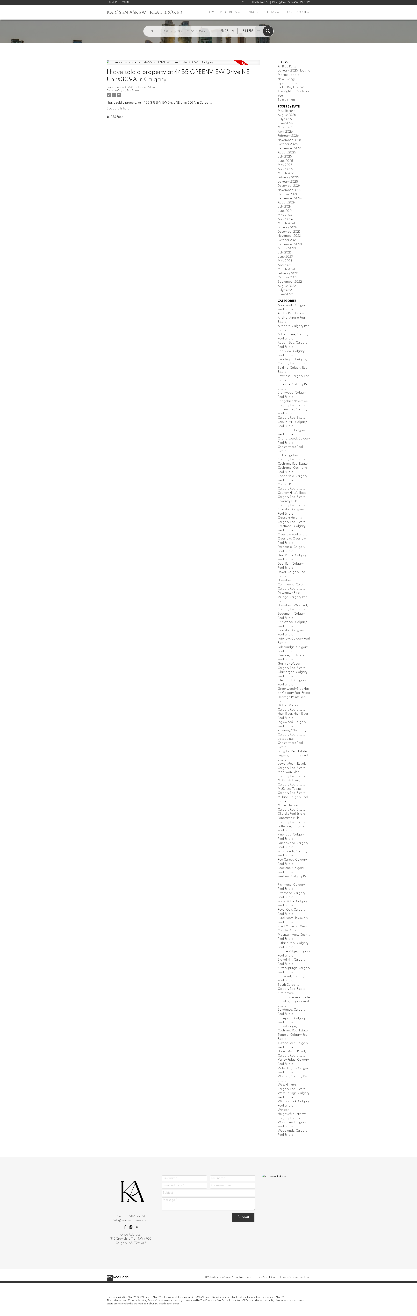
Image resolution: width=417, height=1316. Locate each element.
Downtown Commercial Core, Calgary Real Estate (291, 584)
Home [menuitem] (211, 12)
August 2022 (287, 286)
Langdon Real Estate (292, 751)
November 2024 (289, 190)
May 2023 (285, 260)
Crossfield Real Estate (292, 534)
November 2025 (289, 140)
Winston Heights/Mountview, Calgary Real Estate (292, 1114)
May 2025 (285, 165)
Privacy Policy (261, 1277)
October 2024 (287, 194)
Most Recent (286, 110)
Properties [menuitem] (228, 12)
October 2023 (287, 240)
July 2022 (285, 290)
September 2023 (290, 244)
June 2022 (285, 294)
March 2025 (286, 173)
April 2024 (285, 219)
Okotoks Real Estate (291, 813)
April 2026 (285, 131)
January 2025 (288, 181)
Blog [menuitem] (288, 12)
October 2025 (288, 144)
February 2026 (288, 135)
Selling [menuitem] (270, 12)
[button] (125, 1227)
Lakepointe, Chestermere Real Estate (290, 743)
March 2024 (286, 223)
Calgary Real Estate (128, 90)
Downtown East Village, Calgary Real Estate (293, 597)
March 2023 (286, 269)
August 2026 (287, 115)
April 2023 (285, 265)
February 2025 (288, 177)
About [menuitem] (301, 12)
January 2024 (288, 227)
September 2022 (290, 281)
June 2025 (285, 160)
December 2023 (289, 231)
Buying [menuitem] (250, 12)
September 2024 (290, 198)
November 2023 (289, 235)
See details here (118, 108)
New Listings (286, 79)
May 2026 (285, 127)
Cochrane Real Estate (293, 463)
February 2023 (288, 273)
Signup (112, 2)
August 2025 (287, 152)
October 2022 (287, 277)
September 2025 (290, 148)
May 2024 (285, 215)
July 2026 (285, 119)
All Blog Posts (287, 66)
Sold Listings (286, 99)
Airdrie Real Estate (291, 313)
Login (124, 2)
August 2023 (287, 248)
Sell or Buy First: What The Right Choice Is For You (293, 91)
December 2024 (289, 185)
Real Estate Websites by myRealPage (290, 1277)
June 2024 (285, 210)
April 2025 (285, 169)
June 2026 (285, 123)
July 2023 (285, 252)
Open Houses (287, 83)
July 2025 (285, 156)
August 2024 (287, 202)
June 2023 (285, 256)
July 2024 (285, 206)
